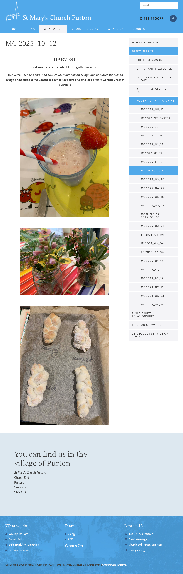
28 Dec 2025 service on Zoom (150, 335)
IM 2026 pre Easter (155, 118)
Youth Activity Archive (156, 100)
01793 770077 (152, 19)
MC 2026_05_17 (152, 109)
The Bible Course (150, 60)
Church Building (85, 29)
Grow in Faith (143, 51)
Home (14, 29)
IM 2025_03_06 (152, 243)
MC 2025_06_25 (152, 188)
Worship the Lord (146, 42)
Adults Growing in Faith (152, 90)
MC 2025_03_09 (153, 225)
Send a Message (138, 539)
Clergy (71, 534)
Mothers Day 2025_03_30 (151, 216)
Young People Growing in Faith (155, 79)
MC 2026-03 (150, 126)
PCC (70, 539)
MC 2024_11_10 (152, 269)
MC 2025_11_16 (151, 161)
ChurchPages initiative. (114, 564)
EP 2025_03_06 (152, 234)
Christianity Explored (154, 68)
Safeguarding (21, 37)
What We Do (53, 29)
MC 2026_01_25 (152, 144)
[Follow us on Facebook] (173, 18)
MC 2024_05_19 (152, 304)
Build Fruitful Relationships (143, 315)
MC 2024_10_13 (152, 278)
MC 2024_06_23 (152, 295)
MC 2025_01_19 (152, 260)
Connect (140, 29)
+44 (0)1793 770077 (141, 534)
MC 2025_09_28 (152, 179)
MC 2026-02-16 (152, 135)
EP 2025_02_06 (152, 252)
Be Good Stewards (147, 325)
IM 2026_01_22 (152, 153)
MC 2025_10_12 (152, 170)
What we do (16, 525)
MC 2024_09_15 (152, 287)
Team (31, 29)
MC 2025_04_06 (153, 205)
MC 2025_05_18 (152, 196)
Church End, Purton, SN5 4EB (145, 544)
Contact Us (133, 525)
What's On (116, 29)
